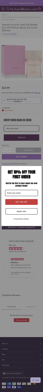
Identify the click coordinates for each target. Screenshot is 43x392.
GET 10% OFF (21, 202)
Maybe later (21, 211)
